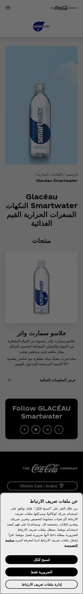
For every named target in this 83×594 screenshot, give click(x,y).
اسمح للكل (42, 559)
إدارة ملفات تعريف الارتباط (42, 584)
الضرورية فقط (41, 572)
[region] (41, 543)
